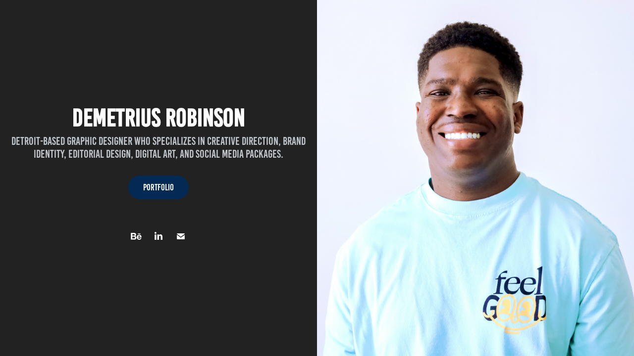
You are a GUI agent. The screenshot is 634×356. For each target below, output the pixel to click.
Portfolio (158, 187)
